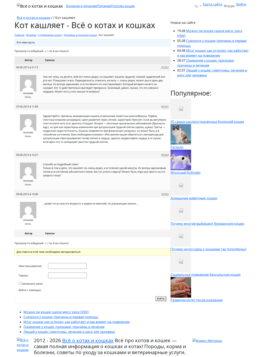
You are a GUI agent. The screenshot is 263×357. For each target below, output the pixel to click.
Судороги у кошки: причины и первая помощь (60, 317)
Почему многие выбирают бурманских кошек (207, 223)
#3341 (165, 106)
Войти (241, 4)
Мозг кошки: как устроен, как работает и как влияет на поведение (76, 322)
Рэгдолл (177, 147)
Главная (19, 35)
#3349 (165, 155)
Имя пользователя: (30, 266)
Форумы (31, 35)
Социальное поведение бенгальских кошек (206, 274)
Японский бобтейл (186, 172)
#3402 (165, 194)
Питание (104, 6)
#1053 (165, 67)
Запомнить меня (32, 283)
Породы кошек (123, 6)
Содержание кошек (50, 35)
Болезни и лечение (81, 6)
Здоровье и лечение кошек (80, 35)
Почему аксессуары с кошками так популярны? (208, 249)
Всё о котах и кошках (33, 17)
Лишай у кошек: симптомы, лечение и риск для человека (69, 331)
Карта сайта (212, 4)
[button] (198, 6)
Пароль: (23, 275)
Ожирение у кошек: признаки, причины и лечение (64, 327)
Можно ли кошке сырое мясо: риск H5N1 (56, 312)
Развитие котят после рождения (197, 300)
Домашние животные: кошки (194, 198)
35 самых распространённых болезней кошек (207, 121)
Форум (229, 6)
